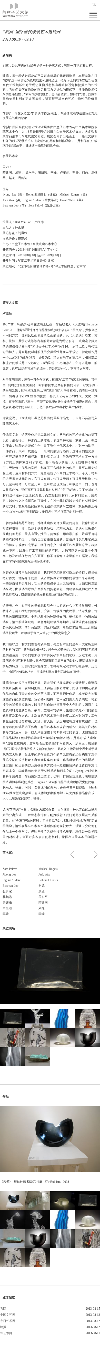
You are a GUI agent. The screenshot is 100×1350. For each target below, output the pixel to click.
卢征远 (7, 908)
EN (94, 5)
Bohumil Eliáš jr (48, 880)
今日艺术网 (7, 1321)
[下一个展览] (95, 854)
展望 (41, 891)
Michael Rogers (48, 869)
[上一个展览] (72, 854)
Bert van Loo (10, 885)
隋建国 (43, 902)
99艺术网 (6, 1333)
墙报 (3, 1327)
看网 (3, 1308)
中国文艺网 (7, 1315)
